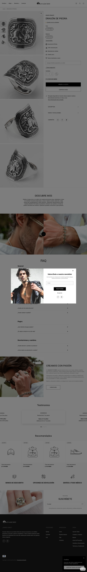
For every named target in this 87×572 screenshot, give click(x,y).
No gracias (59, 292)
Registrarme (59, 289)
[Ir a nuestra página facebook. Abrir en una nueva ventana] (57, 297)
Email (49, 283)
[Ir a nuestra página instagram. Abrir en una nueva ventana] (61, 297)
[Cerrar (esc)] (72, 270)
